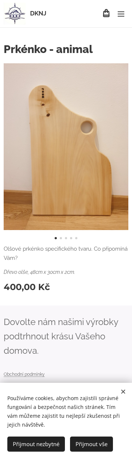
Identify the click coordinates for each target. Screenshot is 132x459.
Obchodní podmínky (24, 374)
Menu (121, 13)
